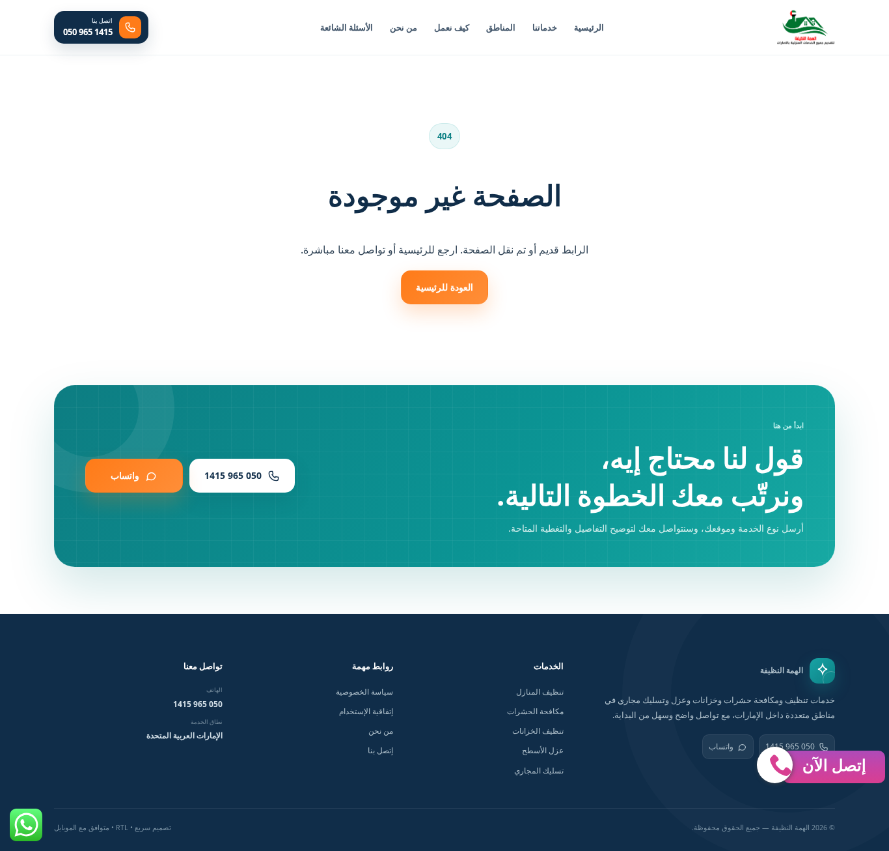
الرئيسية (589, 27)
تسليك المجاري (539, 770)
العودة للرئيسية (444, 287)
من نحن (403, 27)
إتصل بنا (380, 750)
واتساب (721, 746)
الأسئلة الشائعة (346, 27)
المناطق (500, 27)
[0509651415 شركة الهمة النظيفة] (805, 27)
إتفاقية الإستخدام (366, 711)
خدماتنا (544, 27)
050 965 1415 (198, 704)
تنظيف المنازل (540, 691)
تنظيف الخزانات (538, 730)
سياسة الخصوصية (364, 691)
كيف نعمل (451, 27)
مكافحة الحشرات (535, 711)
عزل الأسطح (543, 750)
